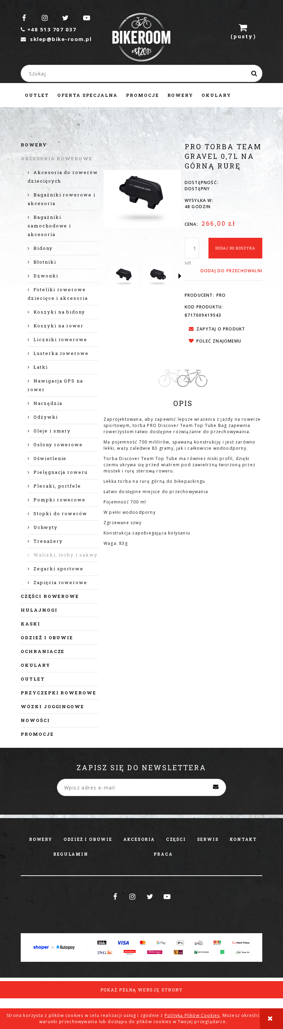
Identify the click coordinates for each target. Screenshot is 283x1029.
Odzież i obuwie (47, 637)
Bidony (43, 248)
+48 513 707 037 (48, 29)
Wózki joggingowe (52, 706)
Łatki (40, 367)
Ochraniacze (43, 651)
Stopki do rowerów (60, 513)
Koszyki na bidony (59, 312)
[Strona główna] (141, 43)
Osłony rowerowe (58, 444)
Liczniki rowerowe (60, 339)
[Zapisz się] (215, 787)
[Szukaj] (254, 73)
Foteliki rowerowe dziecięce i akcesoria (58, 293)
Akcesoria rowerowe (56, 158)
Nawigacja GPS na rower (55, 385)
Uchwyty (45, 527)
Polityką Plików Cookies (192, 1015)
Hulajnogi (39, 610)
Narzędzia (47, 403)
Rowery (34, 145)
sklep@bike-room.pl (56, 39)
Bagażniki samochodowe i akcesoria (49, 225)
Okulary (35, 665)
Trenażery (48, 541)
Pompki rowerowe (59, 500)
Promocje (37, 734)
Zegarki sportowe (58, 569)
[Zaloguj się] (210, 31)
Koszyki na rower (58, 326)
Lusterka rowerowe (61, 353)
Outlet (33, 679)
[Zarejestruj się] (188, 31)
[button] (179, 276)
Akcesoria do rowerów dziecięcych (63, 176)
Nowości (35, 720)
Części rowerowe (50, 596)
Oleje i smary (52, 431)
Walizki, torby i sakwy (65, 555)
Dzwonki (45, 276)
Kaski (30, 624)
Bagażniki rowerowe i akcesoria (62, 199)
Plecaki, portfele (57, 486)
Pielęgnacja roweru (60, 472)
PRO (221, 295)
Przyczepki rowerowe (58, 693)
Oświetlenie (50, 458)
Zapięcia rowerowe (60, 582)
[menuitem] (37, 95)
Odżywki (45, 417)
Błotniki (44, 262)
